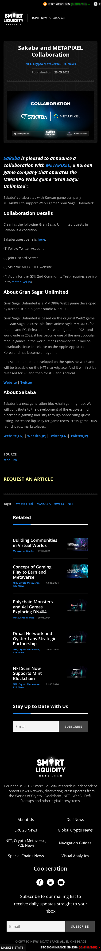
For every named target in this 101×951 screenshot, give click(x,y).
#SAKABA (44, 504)
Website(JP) (36, 436)
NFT (71, 504)
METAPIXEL (58, 165)
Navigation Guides (75, 843)
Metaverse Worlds (23, 551)
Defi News (75, 819)
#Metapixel (24, 504)
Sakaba (12, 158)
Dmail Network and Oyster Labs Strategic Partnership (34, 638)
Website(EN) (13, 436)
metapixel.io (21, 282)
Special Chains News (26, 855)
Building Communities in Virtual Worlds (35, 542)
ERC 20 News (26, 830)
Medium (10, 460)
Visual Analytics (75, 855)
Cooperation (50, 868)
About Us (26, 819)
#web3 (59, 504)
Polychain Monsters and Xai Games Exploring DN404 (33, 607)
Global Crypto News (75, 830)
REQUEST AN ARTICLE (28, 479)
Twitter (26, 382)
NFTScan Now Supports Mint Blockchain (27, 673)
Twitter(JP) (79, 436)
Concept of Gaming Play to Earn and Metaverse (32, 572)
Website (10, 382)
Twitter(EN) (58, 436)
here (41, 239)
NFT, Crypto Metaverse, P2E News (50, 64)
